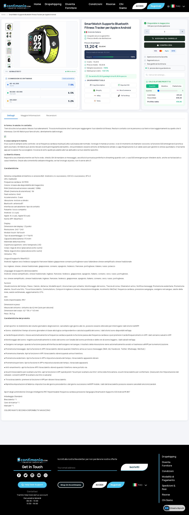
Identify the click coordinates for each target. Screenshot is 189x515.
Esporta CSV (125, 85)
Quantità (152, 86)
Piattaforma (177, 86)
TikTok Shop (125, 95)
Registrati (156, 6)
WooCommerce (125, 90)
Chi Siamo (123, 6)
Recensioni (51, 115)
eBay (99, 95)
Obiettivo (164, 86)
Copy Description (98, 85)
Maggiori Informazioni (30, 115)
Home (37, 4)
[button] (9, 26)
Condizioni (95, 4)
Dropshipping (53, 4)
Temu (99, 101)
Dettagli (11, 115)
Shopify (99, 90)
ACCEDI (139, 6)
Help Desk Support (34, 484)
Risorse (110, 4)
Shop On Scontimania (71, 485)
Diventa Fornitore (71, 6)
